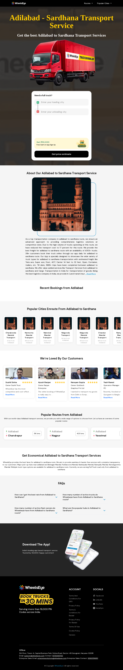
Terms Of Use (74, 627)
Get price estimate (61, 154)
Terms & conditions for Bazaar (74, 613)
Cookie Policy (74, 631)
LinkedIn (99, 600)
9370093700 (57, 656)
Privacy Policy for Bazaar (74, 621)
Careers (72, 635)
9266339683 (93, 658)
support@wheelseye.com (34, 656)
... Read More (90, 274)
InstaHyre (99, 608)
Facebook (100, 596)
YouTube (99, 604)
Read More (10, 395)
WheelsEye (59, 666)
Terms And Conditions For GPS (75, 599)
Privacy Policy (74, 606)
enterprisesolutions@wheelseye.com (52, 658)
